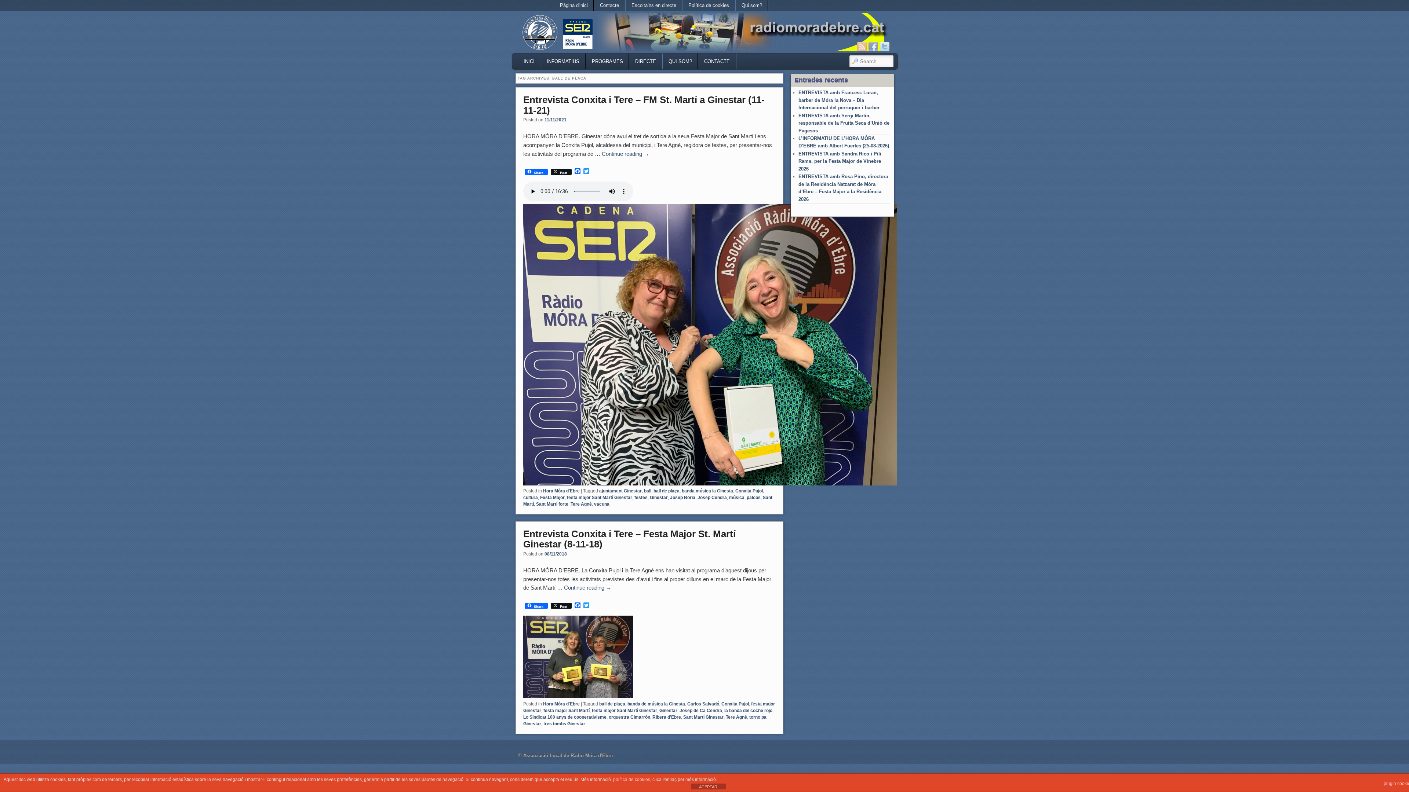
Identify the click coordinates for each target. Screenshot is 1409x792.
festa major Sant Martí (566, 710)
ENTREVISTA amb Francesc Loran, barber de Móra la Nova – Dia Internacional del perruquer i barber (839, 100)
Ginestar (659, 497)
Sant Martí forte (552, 504)
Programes (607, 61)
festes (641, 497)
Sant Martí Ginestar (703, 717)
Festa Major (552, 497)
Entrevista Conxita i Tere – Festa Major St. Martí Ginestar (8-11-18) (629, 539)
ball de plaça (666, 491)
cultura (530, 497)
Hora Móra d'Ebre (561, 491)
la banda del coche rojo (748, 710)
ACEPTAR (708, 787)
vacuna (601, 504)
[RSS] (862, 46)
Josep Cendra (712, 497)
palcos (754, 497)
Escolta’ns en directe (653, 5)
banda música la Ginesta (707, 491)
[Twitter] (884, 46)
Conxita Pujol (749, 491)
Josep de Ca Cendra (701, 710)
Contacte (609, 5)
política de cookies (631, 779)
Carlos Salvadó (703, 704)
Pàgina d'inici (574, 5)
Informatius (563, 61)
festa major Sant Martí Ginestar (599, 497)
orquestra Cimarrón (629, 717)
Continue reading (625, 154)
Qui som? (752, 5)
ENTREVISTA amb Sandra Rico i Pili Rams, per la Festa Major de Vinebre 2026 (839, 161)
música (736, 497)
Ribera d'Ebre (666, 717)
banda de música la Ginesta (656, 704)
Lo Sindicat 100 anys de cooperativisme (565, 717)
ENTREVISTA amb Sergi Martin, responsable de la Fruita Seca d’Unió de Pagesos (843, 123)
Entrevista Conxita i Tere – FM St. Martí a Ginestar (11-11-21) (644, 105)
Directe (645, 61)
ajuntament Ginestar (620, 491)
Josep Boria (682, 497)
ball (647, 491)
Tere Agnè (581, 504)
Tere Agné (736, 717)
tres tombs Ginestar (564, 723)
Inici (529, 61)
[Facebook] (873, 46)
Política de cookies (708, 5)
